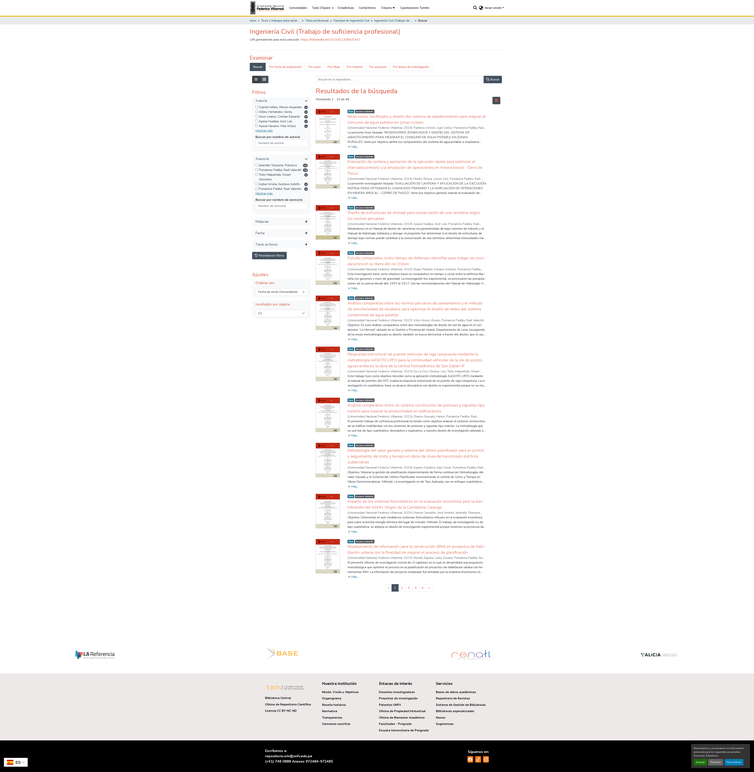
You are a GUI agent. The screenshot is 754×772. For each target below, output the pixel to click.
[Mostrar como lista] (256, 79)
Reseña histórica (334, 705)
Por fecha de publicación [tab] (285, 67)
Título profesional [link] (317, 20)
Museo (440, 718)
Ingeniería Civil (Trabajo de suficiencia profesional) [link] (393, 20)
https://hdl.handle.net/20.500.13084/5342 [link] (330, 39)
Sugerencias (445, 724)
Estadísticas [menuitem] (346, 8)
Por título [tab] (333, 67)
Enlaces (387, 8)
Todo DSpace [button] (321, 8)
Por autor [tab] (314, 67)
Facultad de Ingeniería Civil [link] (351, 20)
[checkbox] (256, 107)
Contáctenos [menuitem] (367, 8)
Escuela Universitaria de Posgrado (404, 730)
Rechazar (715, 762)
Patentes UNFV (390, 705)
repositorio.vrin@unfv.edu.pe (288, 756)
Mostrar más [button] (264, 131)
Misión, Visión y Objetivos (340, 692)
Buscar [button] (494, 79)
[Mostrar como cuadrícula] (264, 79)
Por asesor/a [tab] (377, 67)
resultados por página (272, 304)
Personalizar (734, 762)
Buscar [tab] (257, 67)
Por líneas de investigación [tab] (411, 67)
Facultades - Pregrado (395, 724)
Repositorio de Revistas (453, 698)
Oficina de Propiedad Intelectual (402, 711)
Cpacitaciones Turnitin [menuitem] (414, 8)
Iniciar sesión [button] (493, 8)
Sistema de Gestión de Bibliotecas (461, 705)
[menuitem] (322, 7)
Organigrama (331, 698)
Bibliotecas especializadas (455, 711)
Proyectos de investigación (398, 698)
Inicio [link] (253, 20)
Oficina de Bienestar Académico (402, 718)
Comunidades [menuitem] (298, 8)
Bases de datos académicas (456, 692)
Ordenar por (265, 283)
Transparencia (332, 718)
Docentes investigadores (397, 692)
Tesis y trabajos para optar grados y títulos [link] (280, 20)
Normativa (329, 711)
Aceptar (700, 762)
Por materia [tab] (354, 67)
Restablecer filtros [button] (271, 255)
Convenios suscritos (336, 724)
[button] (267, 8)
